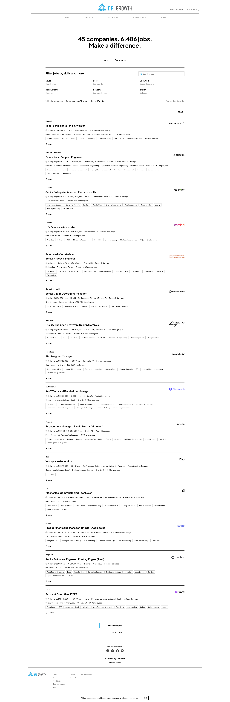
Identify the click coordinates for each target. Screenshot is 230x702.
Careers (72, 675)
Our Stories (113, 17)
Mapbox (49, 555)
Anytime (102, 101)
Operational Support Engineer (64, 157)
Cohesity (50, 187)
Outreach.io (51, 387)
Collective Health (53, 289)
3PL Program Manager (59, 356)
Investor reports (86, 675)
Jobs (106, 60)
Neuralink (50, 320)
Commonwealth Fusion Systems (60, 254)
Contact (73, 678)
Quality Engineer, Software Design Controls (72, 325)
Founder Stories (139, 17)
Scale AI (49, 422)
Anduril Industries (53, 152)
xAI (47, 488)
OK (145, 698)
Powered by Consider (175, 101)
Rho (47, 457)
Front (48, 590)
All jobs (83, 101)
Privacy (112, 662)
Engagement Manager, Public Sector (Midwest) (74, 426)
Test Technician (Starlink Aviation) (66, 125)
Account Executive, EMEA (61, 594)
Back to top (117, 632)
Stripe (48, 523)
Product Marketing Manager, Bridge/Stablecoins (75, 527)
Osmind (49, 222)
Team (66, 17)
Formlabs (50, 352)
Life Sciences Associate (60, 227)
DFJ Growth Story (193, 10)
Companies (88, 17)
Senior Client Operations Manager (66, 293)
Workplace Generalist (59, 461)
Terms (118, 662)
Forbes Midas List (176, 10)
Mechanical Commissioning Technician (69, 492)
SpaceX (49, 121)
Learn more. (134, 698)
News (163, 17)
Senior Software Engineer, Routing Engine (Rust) (75, 559)
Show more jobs (115, 625)
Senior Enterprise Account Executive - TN (71, 192)
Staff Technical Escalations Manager (67, 391)
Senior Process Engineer (60, 258)
